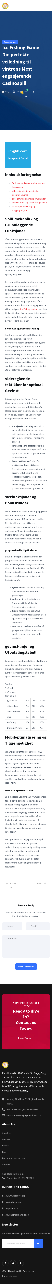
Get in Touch (24, 1037)
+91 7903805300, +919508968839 (22, 1109)
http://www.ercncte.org (13, 1195)
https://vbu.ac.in (10, 1208)
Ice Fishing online (28, 309)
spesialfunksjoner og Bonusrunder (29, 198)
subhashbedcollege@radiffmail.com (24, 1115)
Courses (6, 1139)
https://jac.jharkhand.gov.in (15, 1214)
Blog (4, 1151)
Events (5, 1145)
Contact (6, 1164)
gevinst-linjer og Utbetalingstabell (29, 202)
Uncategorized (10, 42)
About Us (6, 1132)
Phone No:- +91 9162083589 (20, 1178)
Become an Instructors (13, 1158)
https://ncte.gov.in (11, 1202)
